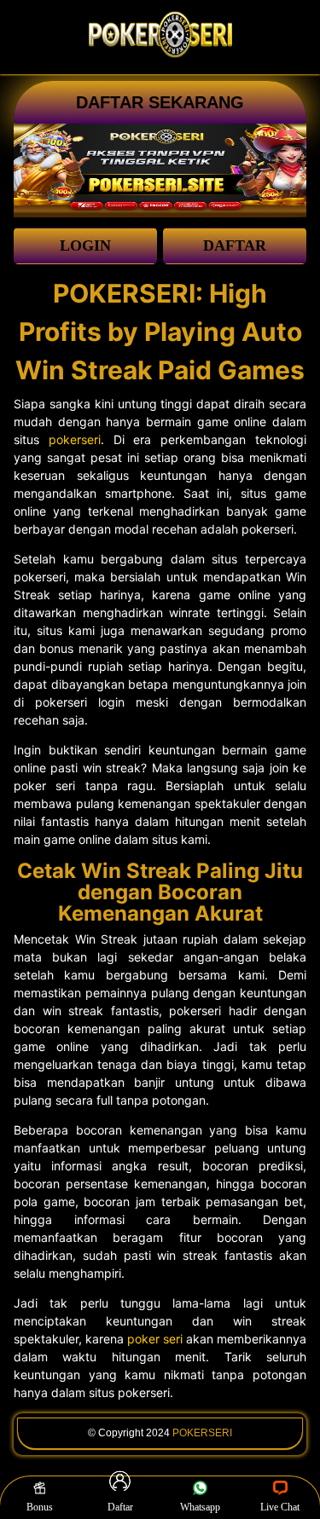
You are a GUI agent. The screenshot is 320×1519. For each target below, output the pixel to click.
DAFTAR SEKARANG (160, 102)
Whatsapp (200, 1507)
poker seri (155, 1338)
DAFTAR (234, 245)
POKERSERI (202, 1433)
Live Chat (280, 1507)
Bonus (39, 1507)
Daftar (120, 1507)
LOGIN (85, 245)
